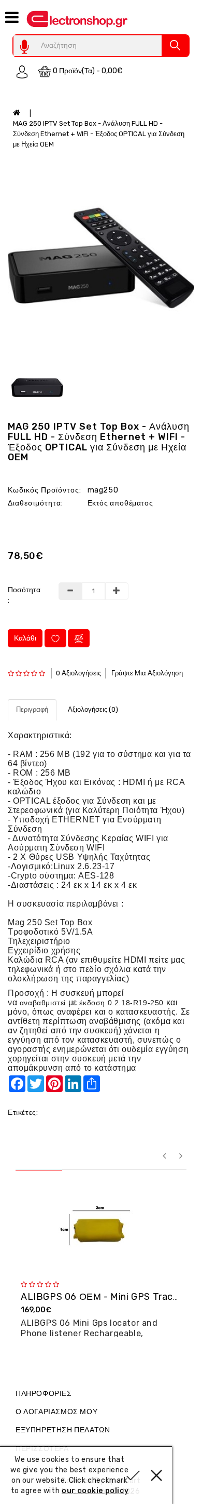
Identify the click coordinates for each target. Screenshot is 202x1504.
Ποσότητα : (24, 595)
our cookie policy (95, 1490)
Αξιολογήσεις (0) (93, 709)
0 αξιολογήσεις (78, 673)
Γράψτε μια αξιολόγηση (147, 673)
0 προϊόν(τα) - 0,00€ (86, 70)
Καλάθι (25, 638)
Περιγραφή (32, 709)
